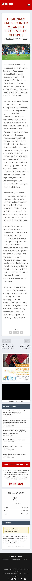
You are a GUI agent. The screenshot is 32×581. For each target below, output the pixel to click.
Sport (12, 416)
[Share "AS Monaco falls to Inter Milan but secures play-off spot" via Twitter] (14, 332)
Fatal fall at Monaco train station (14, 440)
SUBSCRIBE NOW (16, 484)
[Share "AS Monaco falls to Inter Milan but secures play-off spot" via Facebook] (10, 332)
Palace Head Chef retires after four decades (14, 455)
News (12, 425)
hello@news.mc (8, 538)
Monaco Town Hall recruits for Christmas (12, 447)
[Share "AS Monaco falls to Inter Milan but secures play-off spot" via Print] (21, 332)
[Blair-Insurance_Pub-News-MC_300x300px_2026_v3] (16, 380)
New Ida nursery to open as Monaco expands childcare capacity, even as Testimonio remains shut (14, 422)
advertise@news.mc (11, 531)
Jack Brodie (9, 39)
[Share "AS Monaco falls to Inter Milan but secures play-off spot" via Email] (18, 332)
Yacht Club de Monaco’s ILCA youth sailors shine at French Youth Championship (14, 412)
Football (25, 39)
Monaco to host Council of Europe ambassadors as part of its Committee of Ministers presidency (15, 431)
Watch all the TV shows (16, 401)
